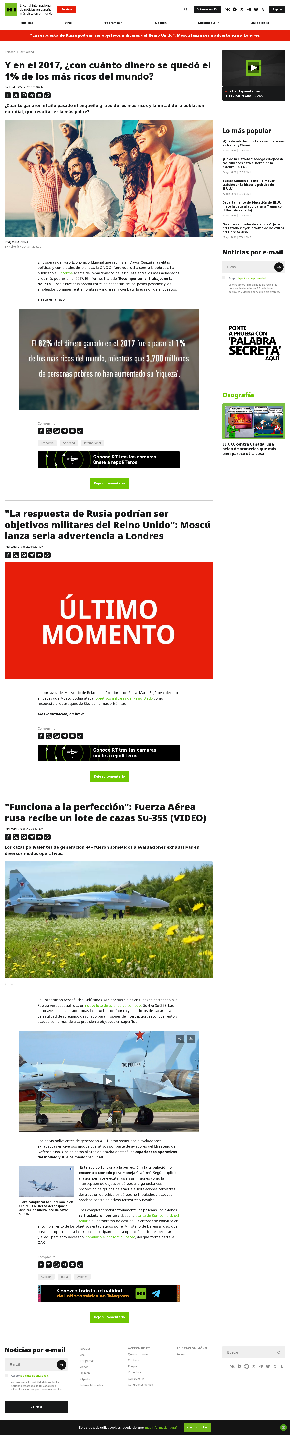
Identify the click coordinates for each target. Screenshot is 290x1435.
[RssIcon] (282, 1366)
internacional (92, 443)
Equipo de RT (259, 23)
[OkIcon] (263, 9)
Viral (68, 23)
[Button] (185, 9)
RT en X (36, 1407)
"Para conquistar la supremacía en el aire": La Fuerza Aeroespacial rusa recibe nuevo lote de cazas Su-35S (46, 1208)
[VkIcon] (228, 9)
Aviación (46, 1277)
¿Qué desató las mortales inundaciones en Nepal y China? (253, 143)
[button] (109, 1081)
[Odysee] (246, 1366)
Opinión (161, 23)
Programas (111, 23)
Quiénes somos (138, 1354)
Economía (47, 443)
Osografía (238, 395)
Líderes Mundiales (91, 1385)
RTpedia (85, 1379)
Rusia (64, 1277)
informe (66, 273)
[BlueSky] (256, 9)
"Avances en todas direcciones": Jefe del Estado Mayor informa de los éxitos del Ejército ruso (253, 228)
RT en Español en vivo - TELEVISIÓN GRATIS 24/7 (245, 93)
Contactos (135, 1360)
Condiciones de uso (140, 1385)
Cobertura (134, 1372)
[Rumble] (235, 9)
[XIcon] (242, 9)
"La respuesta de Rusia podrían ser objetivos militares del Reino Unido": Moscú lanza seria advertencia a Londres (145, 35)
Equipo (132, 1366)
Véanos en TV (207, 9)
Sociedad (69, 443)
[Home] (11, 9)
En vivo (66, 9)
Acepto (247, 278)
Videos (84, 1367)
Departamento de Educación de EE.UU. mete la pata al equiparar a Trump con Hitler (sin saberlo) (252, 206)
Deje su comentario (109, 483)
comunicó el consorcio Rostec (110, 1237)
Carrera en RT (137, 1378)
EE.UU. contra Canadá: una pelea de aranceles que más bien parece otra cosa (249, 449)
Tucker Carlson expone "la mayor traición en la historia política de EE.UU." (248, 184)
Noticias (27, 23)
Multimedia (206, 23)
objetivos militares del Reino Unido (124, 698)
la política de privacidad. (252, 278)
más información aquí (161, 1427)
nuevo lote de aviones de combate (113, 1005)
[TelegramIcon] (249, 9)
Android (181, 1354)
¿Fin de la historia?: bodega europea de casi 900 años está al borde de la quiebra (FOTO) (253, 163)
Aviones (82, 1277)
